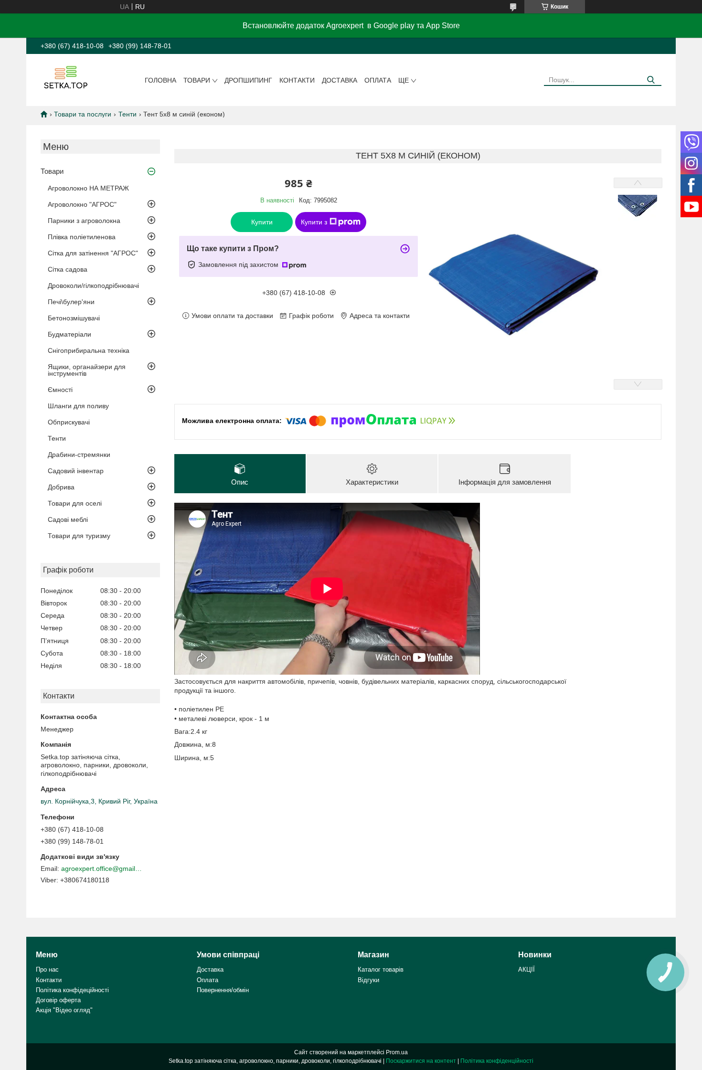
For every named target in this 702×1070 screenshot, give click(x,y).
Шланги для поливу (78, 406)
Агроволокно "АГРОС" (82, 204)
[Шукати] (650, 80)
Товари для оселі (75, 503)
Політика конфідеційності (72, 990)
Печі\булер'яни (71, 302)
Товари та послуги (82, 114)
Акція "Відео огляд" (64, 1010)
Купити (262, 222)
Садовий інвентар (76, 471)
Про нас (47, 969)
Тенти (127, 114)
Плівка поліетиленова (82, 237)
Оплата (377, 80)
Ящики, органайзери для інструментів (87, 370)
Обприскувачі (69, 422)
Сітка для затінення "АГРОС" (93, 253)
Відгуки (368, 980)
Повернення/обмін (223, 990)
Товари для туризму (79, 536)
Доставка (339, 80)
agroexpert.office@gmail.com (101, 868)
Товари (196, 80)
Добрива (61, 487)
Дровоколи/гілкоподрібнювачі (93, 285)
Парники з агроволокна (84, 220)
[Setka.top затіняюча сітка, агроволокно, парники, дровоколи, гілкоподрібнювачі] (65, 77)
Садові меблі (68, 519)
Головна (160, 80)
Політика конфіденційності (496, 1061)
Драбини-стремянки (79, 454)
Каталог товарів (381, 969)
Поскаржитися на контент (421, 1061)
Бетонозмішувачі (74, 318)
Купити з (314, 222)
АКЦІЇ (526, 969)
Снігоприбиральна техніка (88, 350)
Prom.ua (397, 1052)
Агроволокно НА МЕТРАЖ (88, 188)
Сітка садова (67, 269)
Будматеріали (69, 334)
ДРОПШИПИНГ (248, 80)
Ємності (60, 389)
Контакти (297, 80)
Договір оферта (58, 1000)
